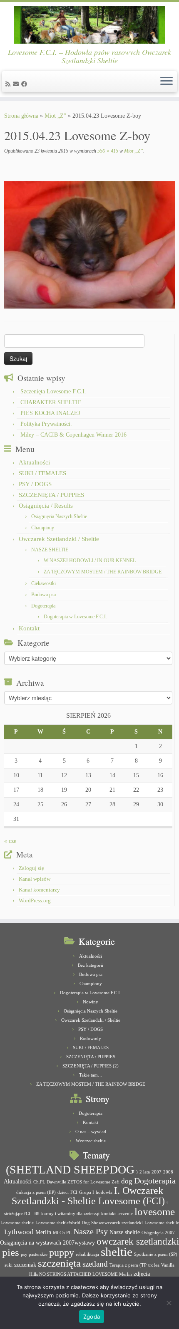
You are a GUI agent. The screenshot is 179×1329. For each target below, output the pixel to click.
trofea (153, 1265)
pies (10, 1252)
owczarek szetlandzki (138, 1241)
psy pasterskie (34, 1254)
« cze (10, 841)
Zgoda (91, 1316)
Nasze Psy (90, 1231)
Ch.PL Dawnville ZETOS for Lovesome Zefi (76, 1182)
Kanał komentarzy (39, 890)
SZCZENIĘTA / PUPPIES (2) (90, 1065)
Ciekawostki (43, 583)
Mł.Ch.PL (62, 1232)
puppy (61, 1252)
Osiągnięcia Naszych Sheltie (59, 516)
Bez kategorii (90, 965)
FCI (73, 1192)
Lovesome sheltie (17, 1222)
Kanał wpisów (34, 879)
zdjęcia (142, 1273)
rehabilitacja (87, 1254)
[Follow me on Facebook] (25, 84)
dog (126, 1181)
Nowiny (90, 1001)
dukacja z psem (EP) (36, 1192)
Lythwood (19, 1232)
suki (8, 1265)
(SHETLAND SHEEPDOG (70, 1169)
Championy (42, 528)
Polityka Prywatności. (46, 424)
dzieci (63, 1192)
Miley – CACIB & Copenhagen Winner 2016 (73, 435)
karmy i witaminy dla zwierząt (70, 1213)
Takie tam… (90, 1074)
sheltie (116, 1251)
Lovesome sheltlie (161, 1222)
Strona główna (21, 116)
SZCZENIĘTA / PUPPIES (51, 495)
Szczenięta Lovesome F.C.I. (53, 391)
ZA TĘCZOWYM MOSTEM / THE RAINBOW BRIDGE (103, 572)
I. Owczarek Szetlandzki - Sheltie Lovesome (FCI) (88, 1195)
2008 (168, 1172)
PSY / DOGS (35, 484)
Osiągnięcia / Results (46, 505)
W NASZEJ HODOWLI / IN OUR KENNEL (90, 560)
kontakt (108, 1213)
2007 (157, 1172)
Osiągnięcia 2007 (158, 1232)
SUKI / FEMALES (42, 473)
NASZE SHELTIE (49, 550)
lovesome (154, 1211)
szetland (95, 1264)
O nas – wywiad (90, 1131)
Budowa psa (43, 595)
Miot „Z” (55, 116)
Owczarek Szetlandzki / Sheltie (59, 539)
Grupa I (86, 1192)
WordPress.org (35, 900)
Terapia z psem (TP (128, 1265)
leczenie (125, 1213)
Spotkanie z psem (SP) (155, 1254)
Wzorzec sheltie (91, 1140)
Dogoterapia (43, 606)
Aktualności (34, 462)
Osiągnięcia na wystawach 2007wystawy (47, 1242)
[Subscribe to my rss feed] (9, 84)
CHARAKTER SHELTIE (51, 402)
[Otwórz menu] (166, 82)
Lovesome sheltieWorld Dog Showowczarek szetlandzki (89, 1222)
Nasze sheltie (124, 1232)
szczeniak (25, 1264)
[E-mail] (17, 84)
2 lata (144, 1172)
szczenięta (59, 1263)
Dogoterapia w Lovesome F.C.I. (75, 617)
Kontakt (29, 628)
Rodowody (90, 1038)
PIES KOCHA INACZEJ (50, 413)
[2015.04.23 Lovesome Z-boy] (89, 244)
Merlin (43, 1232)
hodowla (104, 1192)
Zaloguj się (31, 868)
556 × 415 (107, 151)
